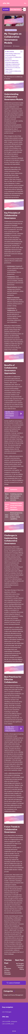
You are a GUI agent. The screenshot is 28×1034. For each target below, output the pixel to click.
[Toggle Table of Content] (20, 51)
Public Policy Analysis (10, 30)
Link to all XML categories (9, 1021)
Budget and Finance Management (13, 995)
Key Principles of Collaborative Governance (13, 58)
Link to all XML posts (8, 1024)
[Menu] (25, 3)
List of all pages (6, 1012)
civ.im (6, 3)
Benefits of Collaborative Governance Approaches (11, 61)
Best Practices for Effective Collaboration (12, 68)
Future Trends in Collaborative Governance (13, 72)
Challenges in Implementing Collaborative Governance (12, 65)
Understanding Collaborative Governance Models (12, 54)
